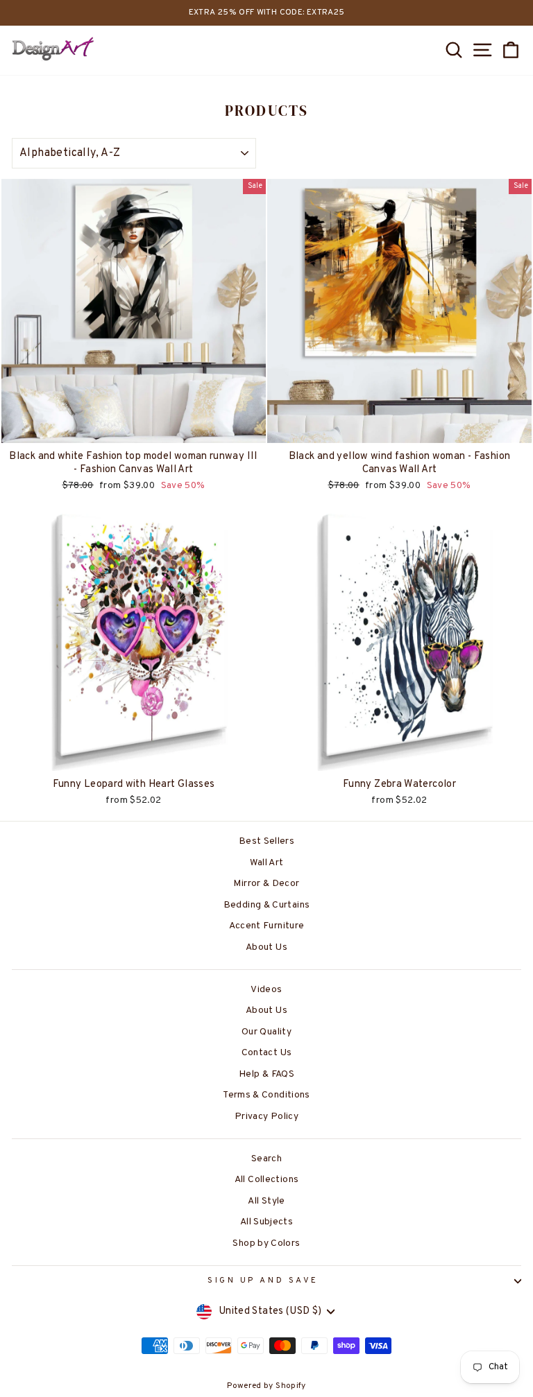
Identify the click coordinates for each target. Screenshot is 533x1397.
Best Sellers (266, 841)
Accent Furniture (267, 926)
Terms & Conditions (266, 1095)
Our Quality (266, 1032)
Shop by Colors (266, 1243)
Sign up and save (263, 1281)
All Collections (267, 1180)
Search (266, 1159)
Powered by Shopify (266, 1385)
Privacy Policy (266, 1116)
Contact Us (267, 1053)
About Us (266, 947)
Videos (266, 990)
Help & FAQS (266, 1074)
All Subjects (266, 1222)
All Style (266, 1201)
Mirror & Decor (266, 884)
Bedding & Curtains (266, 905)
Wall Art (267, 863)
